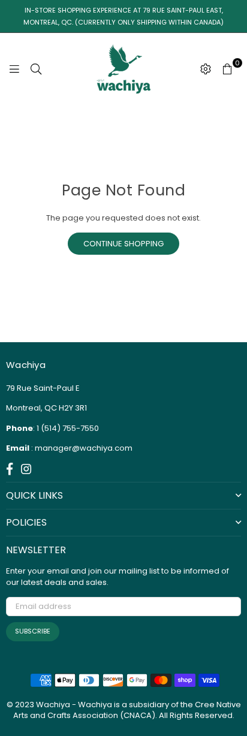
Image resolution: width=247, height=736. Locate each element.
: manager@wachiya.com (80, 448)
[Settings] (205, 69)
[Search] (36, 69)
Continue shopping (123, 243)
